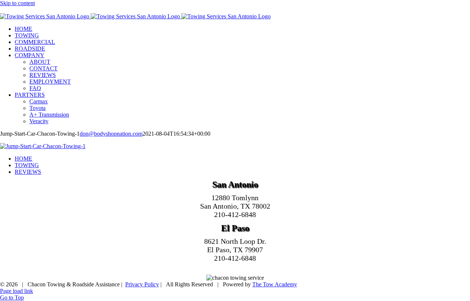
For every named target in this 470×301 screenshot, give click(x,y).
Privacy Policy (142, 284)
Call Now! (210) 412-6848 (31, 10)
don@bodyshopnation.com (111, 134)
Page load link (16, 291)
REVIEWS (28, 172)
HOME (23, 158)
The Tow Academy (274, 284)
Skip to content (17, 3)
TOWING (27, 165)
